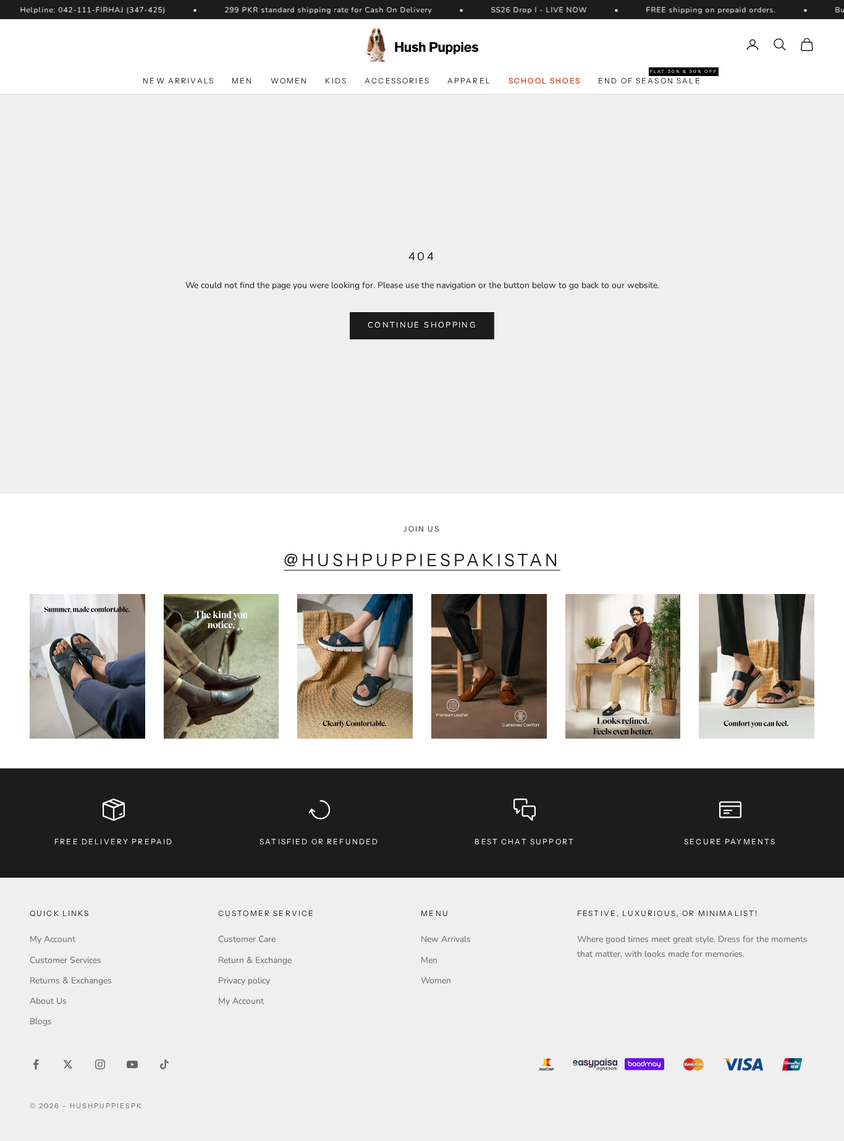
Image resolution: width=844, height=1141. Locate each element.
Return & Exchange (255, 960)
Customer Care (247, 939)
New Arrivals (178, 80)
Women (289, 80)
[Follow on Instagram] (100, 1064)
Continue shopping (422, 325)
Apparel (469, 80)
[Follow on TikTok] (164, 1064)
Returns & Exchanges (71, 980)
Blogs (41, 1021)
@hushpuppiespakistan (422, 559)
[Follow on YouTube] (132, 1064)
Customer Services (65, 960)
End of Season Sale (649, 80)
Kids (336, 80)
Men (242, 80)
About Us (48, 1001)
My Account (52, 939)
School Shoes (545, 80)
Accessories (397, 80)
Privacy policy (244, 980)
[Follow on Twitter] (68, 1064)
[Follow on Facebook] (36, 1064)
